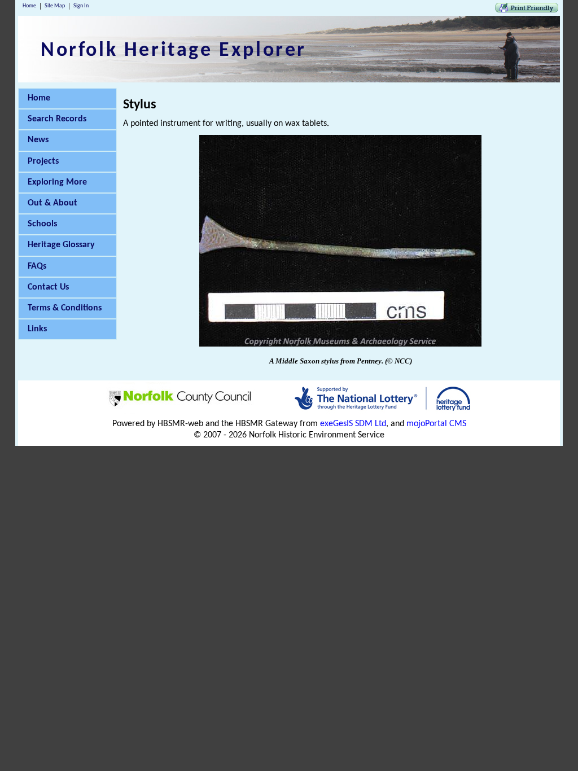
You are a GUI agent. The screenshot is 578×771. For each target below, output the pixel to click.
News (38, 139)
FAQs (37, 266)
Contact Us (48, 287)
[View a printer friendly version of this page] (526, 10)
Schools (42, 224)
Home (29, 6)
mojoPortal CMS (436, 423)
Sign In (81, 6)
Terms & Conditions (65, 308)
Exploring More (57, 182)
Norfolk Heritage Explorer (173, 51)
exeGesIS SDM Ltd (353, 423)
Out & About (52, 203)
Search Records (57, 119)
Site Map (55, 6)
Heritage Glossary (61, 244)
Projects (43, 161)
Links (37, 329)
